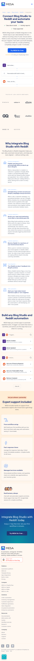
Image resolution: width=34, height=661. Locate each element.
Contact (3, 638)
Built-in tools (4, 577)
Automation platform (7, 569)
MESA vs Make (5, 589)
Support (3, 636)
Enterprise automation (7, 610)
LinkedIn (12, 645)
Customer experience (7, 601)
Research (4, 624)
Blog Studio (15, 12)
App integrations (6, 575)
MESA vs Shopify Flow (7, 585)
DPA (11, 651)
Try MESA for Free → (17, 533)
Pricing (3, 579)
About (3, 632)
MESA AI (3, 571)
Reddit (22, 12)
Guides (3, 620)
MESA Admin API (6, 618)
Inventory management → (14, 161)
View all (17, 386)
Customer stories (6, 626)
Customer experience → (13, 214)
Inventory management (8, 599)
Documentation (5, 616)
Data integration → (12, 264)
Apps (8, 12)
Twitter (2, 645)
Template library (6, 573)
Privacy (3, 651)
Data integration (6, 606)
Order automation (6, 597)
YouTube (7, 645)
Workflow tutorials (6, 622)
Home (4, 12)
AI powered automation (8, 608)
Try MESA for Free (17, 50)
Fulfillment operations (7, 604)
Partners (3, 634)
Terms (7, 651)
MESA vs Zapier (5, 587)
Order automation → (12, 189)
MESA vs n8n (5, 591)
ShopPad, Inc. (26, 649)
